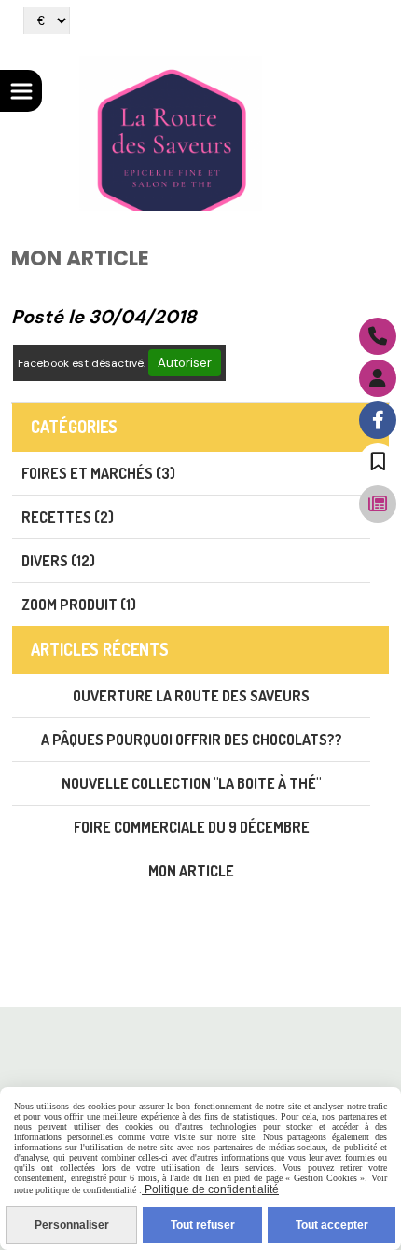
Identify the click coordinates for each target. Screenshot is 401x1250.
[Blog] (377, 504)
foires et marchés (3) (98, 473)
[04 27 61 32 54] (377, 336)
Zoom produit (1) (78, 604)
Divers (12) (58, 560)
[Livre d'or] (377, 462)
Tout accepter (332, 1224)
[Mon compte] (377, 378)
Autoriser (185, 363)
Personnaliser (72, 1224)
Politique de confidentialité (210, 1189)
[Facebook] (377, 420)
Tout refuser (203, 1224)
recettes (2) (67, 517)
